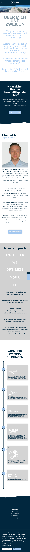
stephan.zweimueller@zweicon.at (15, 518)
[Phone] (28, 275)
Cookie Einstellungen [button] (7, 548)
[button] (28, 2)
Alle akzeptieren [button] (17, 548)
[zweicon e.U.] (15, 2)
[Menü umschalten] (1, 2)
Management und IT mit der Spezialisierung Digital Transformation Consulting (16, 462)
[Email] (28, 278)
